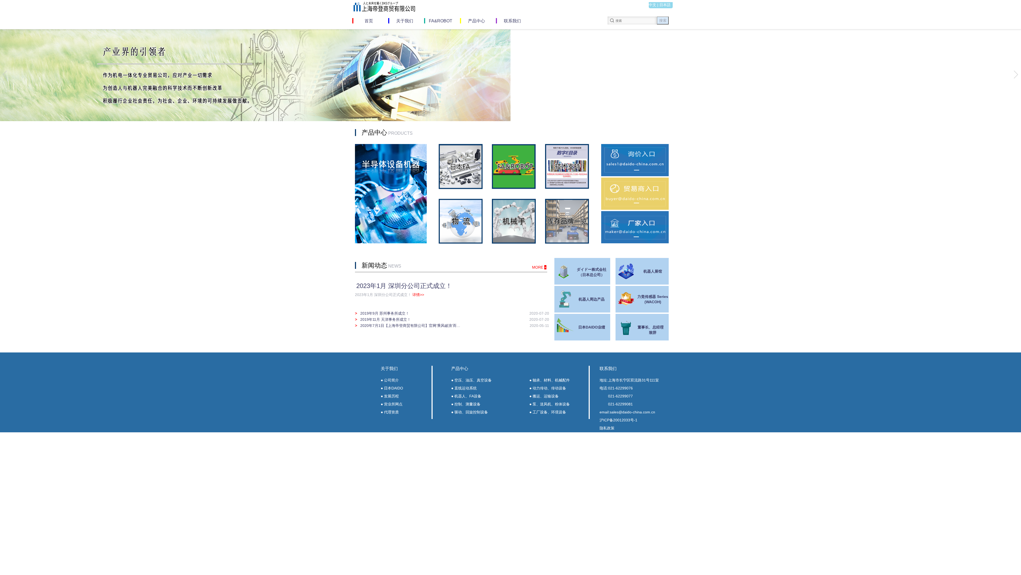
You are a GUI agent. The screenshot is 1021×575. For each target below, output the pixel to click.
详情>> (418, 295)
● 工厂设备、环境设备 (547, 412)
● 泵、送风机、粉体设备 (549, 404)
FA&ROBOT (440, 21)
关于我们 (404, 21)
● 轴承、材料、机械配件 (549, 380)
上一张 (5, 74)
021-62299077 (620, 396)
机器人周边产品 (592, 299)
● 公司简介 (390, 380)
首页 (369, 21)
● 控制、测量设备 (465, 404)
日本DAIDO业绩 (591, 327)
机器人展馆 (652, 271)
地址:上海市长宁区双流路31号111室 (629, 380)
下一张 (1015, 74)
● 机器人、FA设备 (466, 396)
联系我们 (512, 21)
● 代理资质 (390, 412)
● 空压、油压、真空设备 (471, 380)
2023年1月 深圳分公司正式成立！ (404, 285)
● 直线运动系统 (464, 388)
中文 (652, 5)
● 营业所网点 (392, 404)
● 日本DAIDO (392, 388)
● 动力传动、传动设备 (547, 388)
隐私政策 (607, 428)
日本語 (665, 5)
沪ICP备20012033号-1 (618, 420)
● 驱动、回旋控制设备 (469, 412)
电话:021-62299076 (616, 388)
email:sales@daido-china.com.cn (627, 412)
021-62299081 (620, 404)
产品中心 (476, 21)
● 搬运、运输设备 (544, 396)
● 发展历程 (390, 396)
